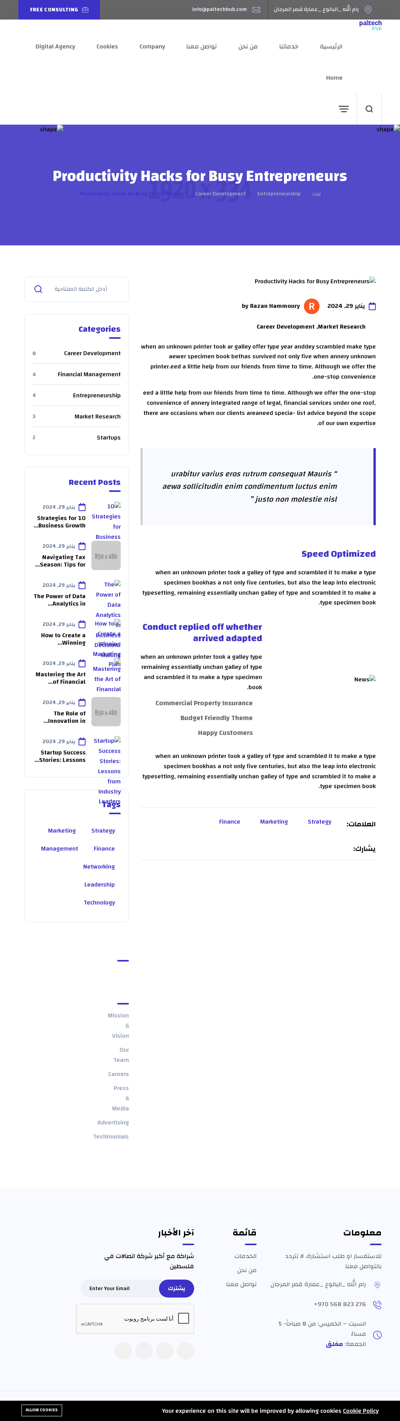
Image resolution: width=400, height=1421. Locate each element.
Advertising (113, 1122)
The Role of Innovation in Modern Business (61, 717)
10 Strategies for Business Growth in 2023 (61, 522)
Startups (76, 438)
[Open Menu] (344, 109)
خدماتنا (288, 46)
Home (334, 78)
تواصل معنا (201, 46)
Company (152, 46)
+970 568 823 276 (340, 1304)
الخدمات (245, 1256)
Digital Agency (55, 46)
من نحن (248, 46)
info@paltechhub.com (219, 9)
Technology (99, 902)
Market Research (76, 417)
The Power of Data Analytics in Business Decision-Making (60, 600)
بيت (316, 194)
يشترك (176, 1288)
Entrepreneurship (279, 194)
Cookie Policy (361, 1411)
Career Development (220, 194)
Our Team (121, 1055)
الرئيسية (331, 46)
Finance (229, 822)
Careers (118, 1074)
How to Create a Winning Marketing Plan (63, 639)
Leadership (99, 884)
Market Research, (341, 327)
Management (59, 848)
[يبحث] (369, 109)
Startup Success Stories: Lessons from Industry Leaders (62, 756)
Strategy (319, 822)
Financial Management (76, 375)
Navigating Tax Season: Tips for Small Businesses (61, 561)
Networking (99, 866)
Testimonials (111, 1136)
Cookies (107, 46)
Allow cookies (42, 1410)
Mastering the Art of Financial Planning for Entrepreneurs (61, 678)
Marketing (274, 822)
